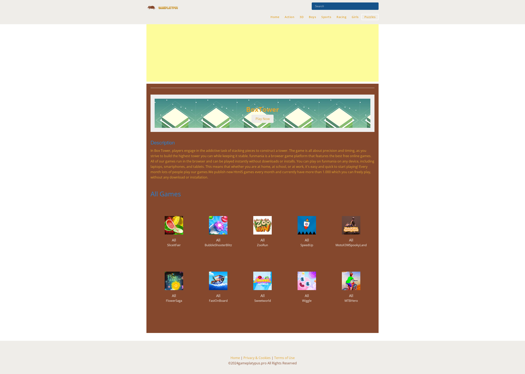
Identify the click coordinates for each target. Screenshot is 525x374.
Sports (326, 17)
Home (274, 17)
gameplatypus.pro (162, 12)
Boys (312, 17)
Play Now (263, 119)
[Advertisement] (262, 53)
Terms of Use (284, 358)
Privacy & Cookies (257, 358)
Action (289, 17)
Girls (355, 17)
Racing (341, 17)
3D (302, 17)
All (174, 240)
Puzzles (370, 17)
